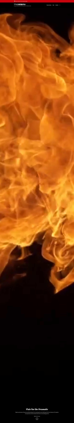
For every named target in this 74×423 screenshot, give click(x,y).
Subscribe (57, 5)
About (53, 5)
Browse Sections (49, 5)
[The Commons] (19, 4)
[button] (59, 5)
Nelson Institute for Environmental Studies (21, 1)
